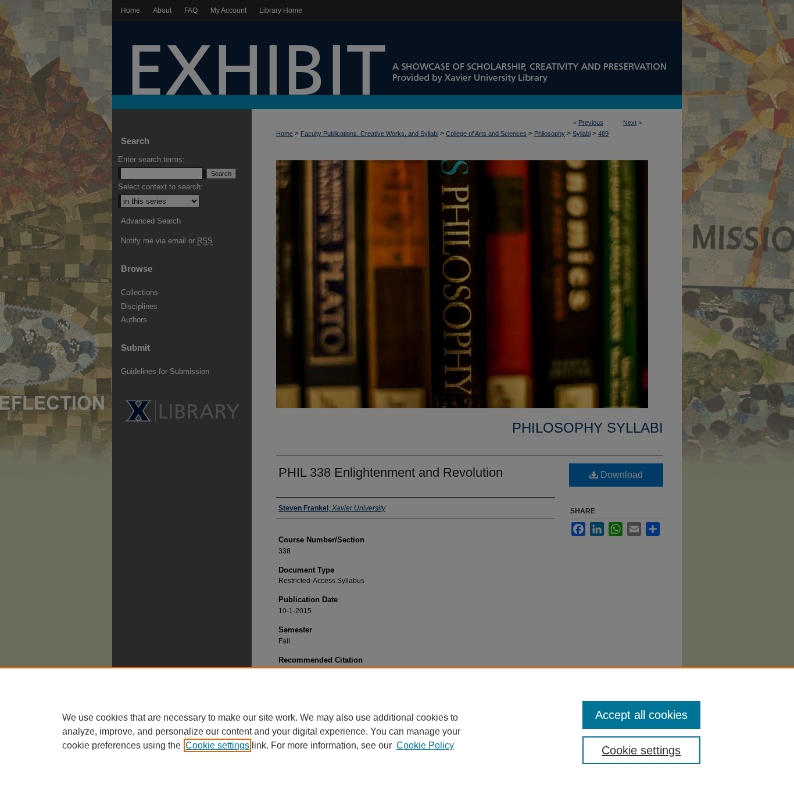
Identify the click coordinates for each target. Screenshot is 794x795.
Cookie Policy (425, 745)
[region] (397, 731)
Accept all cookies (641, 714)
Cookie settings (217, 745)
